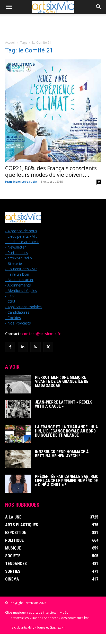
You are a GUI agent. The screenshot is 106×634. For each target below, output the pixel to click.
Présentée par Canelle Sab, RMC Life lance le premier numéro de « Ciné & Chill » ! (67, 480)
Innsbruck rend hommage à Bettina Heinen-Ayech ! (62, 453)
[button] (9, 7)
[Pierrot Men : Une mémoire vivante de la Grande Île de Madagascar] (18, 384)
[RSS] (35, 347)
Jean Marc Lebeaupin (21, 181)
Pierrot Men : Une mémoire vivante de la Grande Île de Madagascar (61, 381)
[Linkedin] (23, 347)
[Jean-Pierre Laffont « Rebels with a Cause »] (18, 409)
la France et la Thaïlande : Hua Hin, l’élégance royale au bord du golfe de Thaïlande (66, 431)
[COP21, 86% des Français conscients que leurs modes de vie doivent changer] (53, 110)
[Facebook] (10, 347)
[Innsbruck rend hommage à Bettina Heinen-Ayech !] (18, 459)
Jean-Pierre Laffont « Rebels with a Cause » (63, 404)
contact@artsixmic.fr (41, 333)
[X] (48, 347)
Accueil (10, 42)
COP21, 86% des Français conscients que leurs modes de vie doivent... (51, 171)
